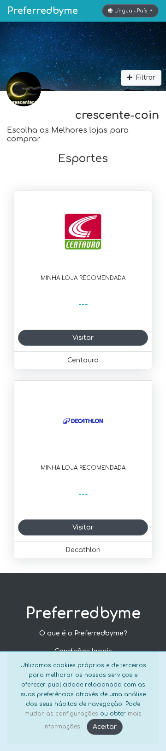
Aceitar (105, 726)
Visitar (83, 337)
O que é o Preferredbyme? (83, 633)
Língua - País (131, 10)
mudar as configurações (61, 713)
